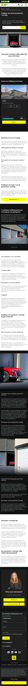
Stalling (7, 8)
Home (3, 8)
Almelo (4, 101)
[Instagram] (19, 652)
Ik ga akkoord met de (13, 634)
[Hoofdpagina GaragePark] (4, 5)
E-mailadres (5, 621)
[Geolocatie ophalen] (3, 27)
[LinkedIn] (12, 652)
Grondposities (4, 664)
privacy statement (18, 634)
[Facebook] (8, 652)
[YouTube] (16, 652)
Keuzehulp (24, 1)
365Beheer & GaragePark (12, 664)
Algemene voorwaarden (22, 664)
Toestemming (5, 632)
